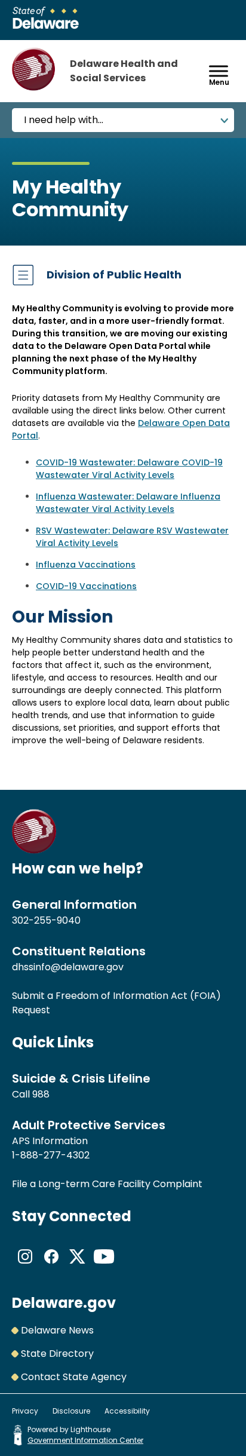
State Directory (57, 1353)
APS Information (50, 1141)
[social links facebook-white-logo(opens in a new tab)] (51, 1266)
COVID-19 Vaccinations (86, 586)
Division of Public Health (114, 274)
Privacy (25, 1411)
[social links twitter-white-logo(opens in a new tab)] (77, 1266)
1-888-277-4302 (51, 1155)
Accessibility (127, 1411)
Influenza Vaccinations (86, 565)
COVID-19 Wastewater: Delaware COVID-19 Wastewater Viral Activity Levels (129, 468)
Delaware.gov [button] (64, 1303)
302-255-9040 (46, 920)
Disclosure (71, 1411)
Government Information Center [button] (85, 1440)
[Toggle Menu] (218, 70)
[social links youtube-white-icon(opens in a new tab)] (104, 1266)
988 (41, 1094)
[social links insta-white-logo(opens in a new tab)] (25, 1266)
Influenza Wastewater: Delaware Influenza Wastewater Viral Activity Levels (128, 503)
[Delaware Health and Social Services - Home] (34, 850)
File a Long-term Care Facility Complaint (107, 1184)
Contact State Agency (74, 1377)
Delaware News (57, 1330)
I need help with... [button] (63, 120)
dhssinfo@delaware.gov (68, 967)
